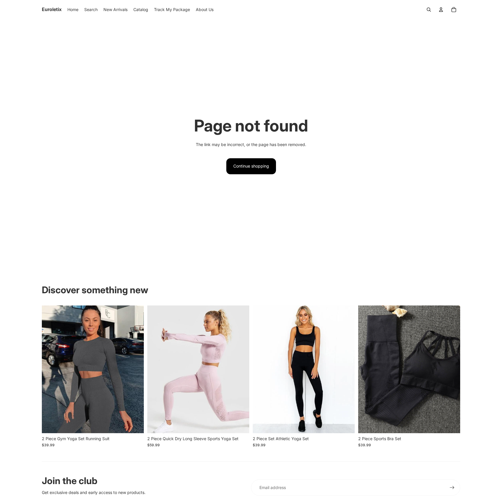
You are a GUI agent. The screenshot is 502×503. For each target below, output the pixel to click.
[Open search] (428, 9)
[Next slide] (135, 369)
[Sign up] (452, 487)
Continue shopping (251, 165)
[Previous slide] (50, 369)
